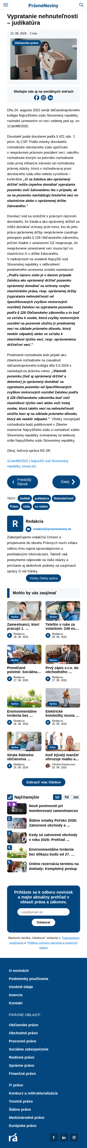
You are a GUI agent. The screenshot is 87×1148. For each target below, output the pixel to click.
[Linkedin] (50, 97)
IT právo (16, 1085)
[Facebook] (36, 97)
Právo (14, 506)
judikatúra (42, 498)
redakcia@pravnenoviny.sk (52, 529)
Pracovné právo (22, 1041)
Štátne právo (20, 1109)
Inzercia (15, 995)
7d (66, 797)
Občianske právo (26, 43)
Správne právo (21, 1065)
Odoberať (43, 922)
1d (57, 797)
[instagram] (43, 97)
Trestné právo (21, 1101)
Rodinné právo (21, 1057)
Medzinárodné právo (26, 1118)
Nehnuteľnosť (64, 498)
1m (76, 797)
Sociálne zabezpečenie (28, 1049)
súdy (26, 506)
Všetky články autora (43, 578)
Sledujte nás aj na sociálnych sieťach (43, 91)
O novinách (19, 971)
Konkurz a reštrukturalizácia (33, 1093)
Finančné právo (22, 1074)
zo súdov (41, 506)
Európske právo (22, 1126)
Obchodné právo (23, 1033)
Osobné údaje (21, 987)
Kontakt (15, 1003)
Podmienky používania (28, 979)
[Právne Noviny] (43, 5)
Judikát (25, 498)
